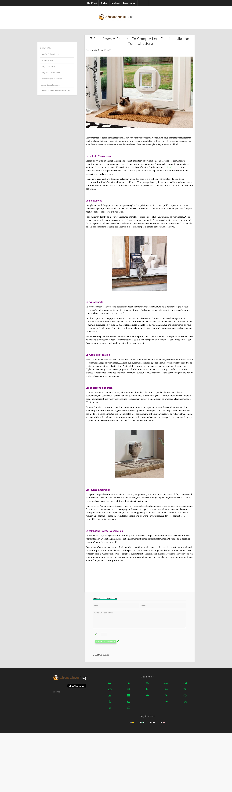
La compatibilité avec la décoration (55, 90)
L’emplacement (47, 60)
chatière (170, 167)
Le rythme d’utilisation (50, 72)
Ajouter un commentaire (106, 642)
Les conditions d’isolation (51, 79)
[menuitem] (91, 3)
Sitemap (56, 692)
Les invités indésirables (50, 85)
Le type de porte (48, 66)
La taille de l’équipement (51, 54)
